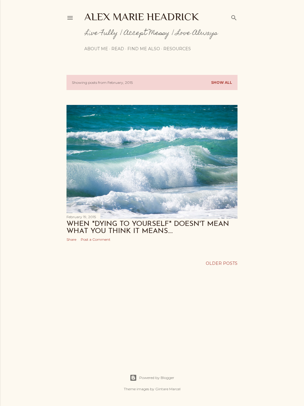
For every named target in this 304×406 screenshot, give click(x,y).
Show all (221, 82)
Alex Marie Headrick (141, 17)
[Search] (234, 16)
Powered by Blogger (156, 377)
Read (117, 48)
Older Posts (222, 263)
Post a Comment (95, 239)
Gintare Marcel (167, 389)
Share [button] (71, 239)
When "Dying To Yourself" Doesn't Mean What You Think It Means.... (147, 228)
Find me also (143, 48)
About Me (96, 48)
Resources (177, 48)
